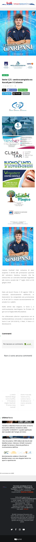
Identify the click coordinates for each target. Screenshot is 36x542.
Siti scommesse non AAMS (7, 473)
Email (27, 93)
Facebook (13, 90)
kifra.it (26, 509)
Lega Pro (5, 75)
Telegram (7, 93)
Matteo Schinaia (27, 492)
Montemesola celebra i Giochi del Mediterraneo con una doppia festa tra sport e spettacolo (16, 458)
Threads (17, 93)
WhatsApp (23, 90)
